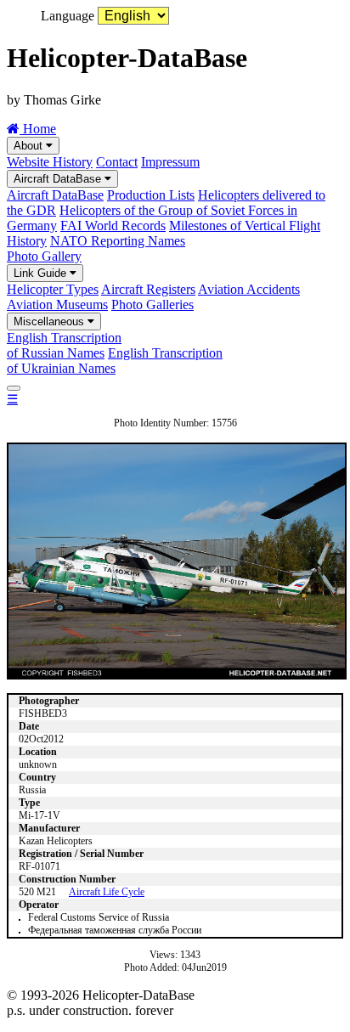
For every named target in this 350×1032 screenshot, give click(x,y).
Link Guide (42, 273)
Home (38, 128)
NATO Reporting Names (117, 241)
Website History (50, 162)
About (30, 145)
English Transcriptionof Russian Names (64, 345)
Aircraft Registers (148, 289)
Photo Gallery (44, 256)
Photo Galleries (152, 304)
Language (67, 15)
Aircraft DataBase (59, 178)
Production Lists (151, 195)
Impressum (170, 162)
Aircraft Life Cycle (106, 892)
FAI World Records (113, 225)
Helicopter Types (53, 289)
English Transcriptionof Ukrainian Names (115, 360)
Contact (117, 162)
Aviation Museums (57, 304)
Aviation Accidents (249, 289)
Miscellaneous (51, 321)
